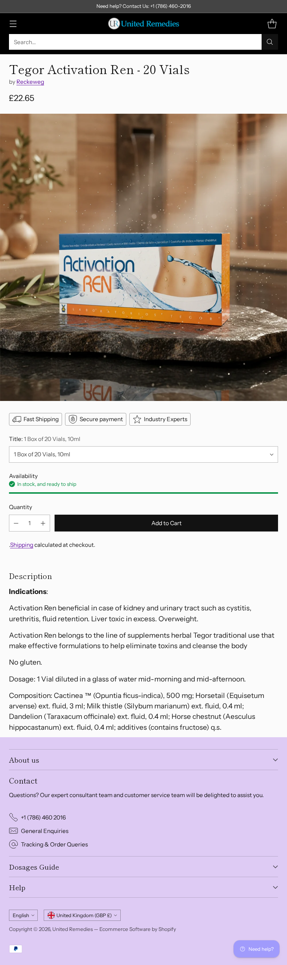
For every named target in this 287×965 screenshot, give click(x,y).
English (21, 915)
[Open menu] (13, 23)
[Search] (270, 42)
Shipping (21, 544)
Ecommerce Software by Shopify (137, 929)
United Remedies (72, 929)
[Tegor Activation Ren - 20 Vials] (143, 257)
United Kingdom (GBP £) (84, 915)
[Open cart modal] (272, 23)
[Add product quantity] (43, 523)
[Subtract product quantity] (16, 523)
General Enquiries (44, 830)
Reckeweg (30, 81)
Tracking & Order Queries (54, 844)
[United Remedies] (143, 24)
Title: (44, 438)
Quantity (20, 507)
